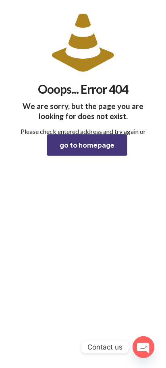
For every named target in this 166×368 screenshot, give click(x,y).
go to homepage (87, 145)
